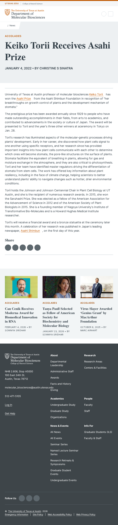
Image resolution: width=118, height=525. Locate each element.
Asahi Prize (23, 98)
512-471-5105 (13, 396)
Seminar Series (59, 444)
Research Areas (93, 361)
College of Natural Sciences (33, 3)
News (12, 25)
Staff (87, 410)
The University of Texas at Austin (24, 511)
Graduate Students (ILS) (98, 432)
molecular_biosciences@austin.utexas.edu (29, 387)
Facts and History (60, 383)
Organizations (58, 417)
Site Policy (38, 514)
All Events (56, 438)
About (54, 355)
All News (55, 432)
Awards (54, 377)
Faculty (88, 404)
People (88, 398)
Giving (54, 389)
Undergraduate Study (62, 404)
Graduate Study (59, 410)
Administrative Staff (62, 371)
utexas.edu (12, 3)
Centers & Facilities (95, 367)
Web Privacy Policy (85, 514)
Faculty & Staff (92, 438)
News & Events (59, 425)
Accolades (13, 36)
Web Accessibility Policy (60, 514)
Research (90, 355)
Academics (57, 398)
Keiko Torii (96, 94)
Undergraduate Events (63, 480)
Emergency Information (16, 514)
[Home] (5, 25)
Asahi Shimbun (30, 230)
